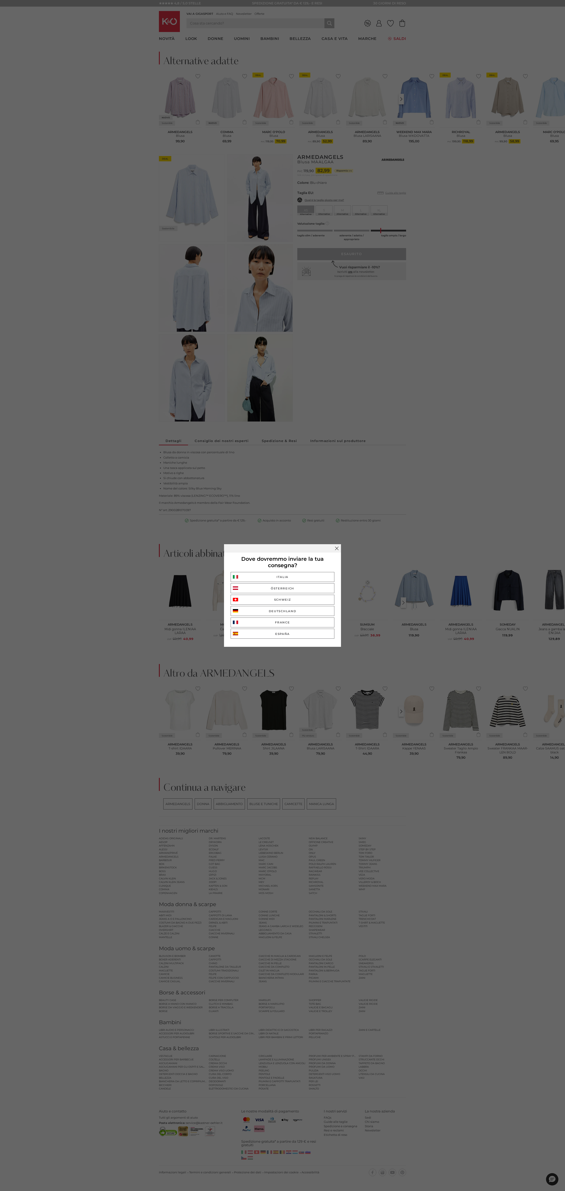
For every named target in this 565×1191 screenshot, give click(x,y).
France (282, 622)
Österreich (282, 588)
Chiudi (337, 548)
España (282, 634)
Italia (282, 577)
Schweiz (282, 599)
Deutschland (282, 611)
